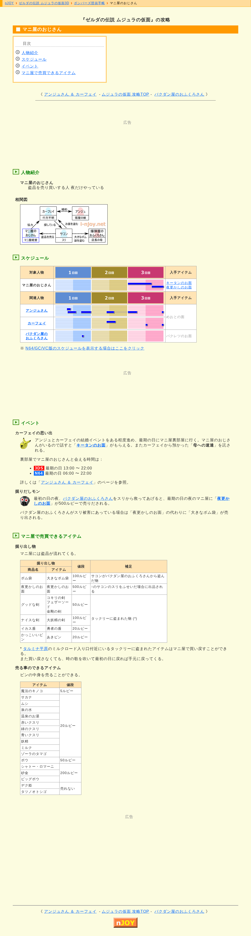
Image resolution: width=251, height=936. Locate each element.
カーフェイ (37, 323)
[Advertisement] (106, 136)
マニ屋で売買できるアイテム (49, 73)
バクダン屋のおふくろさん (179, 94)
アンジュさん (37, 310)
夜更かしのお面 (179, 287)
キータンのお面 (179, 283)
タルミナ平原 (35, 649)
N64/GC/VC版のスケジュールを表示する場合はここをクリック (84, 348)
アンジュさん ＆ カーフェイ (70, 94)
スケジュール (34, 59)
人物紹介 (30, 53)
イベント (30, 66)
